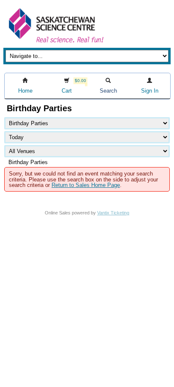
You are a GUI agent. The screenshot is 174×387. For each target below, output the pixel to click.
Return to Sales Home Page (86, 185)
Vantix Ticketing (113, 212)
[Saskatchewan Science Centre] (55, 43)
